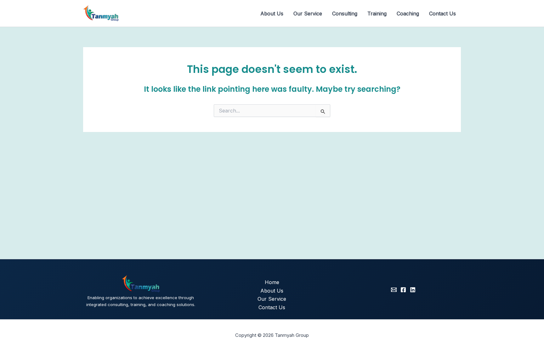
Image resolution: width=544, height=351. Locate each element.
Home (272, 282)
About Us (271, 13)
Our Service (307, 13)
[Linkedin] (413, 290)
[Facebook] (403, 290)
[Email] (394, 290)
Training (377, 13)
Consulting (344, 13)
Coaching (408, 13)
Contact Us (442, 13)
